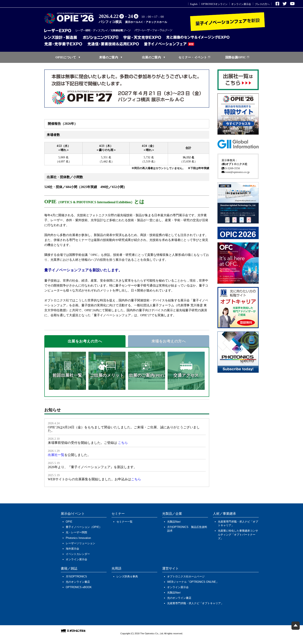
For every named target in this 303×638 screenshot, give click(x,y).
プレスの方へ (262, 4)
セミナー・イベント (193, 57)
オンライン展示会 (241, 4)
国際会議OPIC (235, 57)
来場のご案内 (108, 57)
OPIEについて (65, 57)
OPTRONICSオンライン (214, 4)
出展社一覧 (56, 455)
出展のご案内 (151, 57)
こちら (123, 442)
